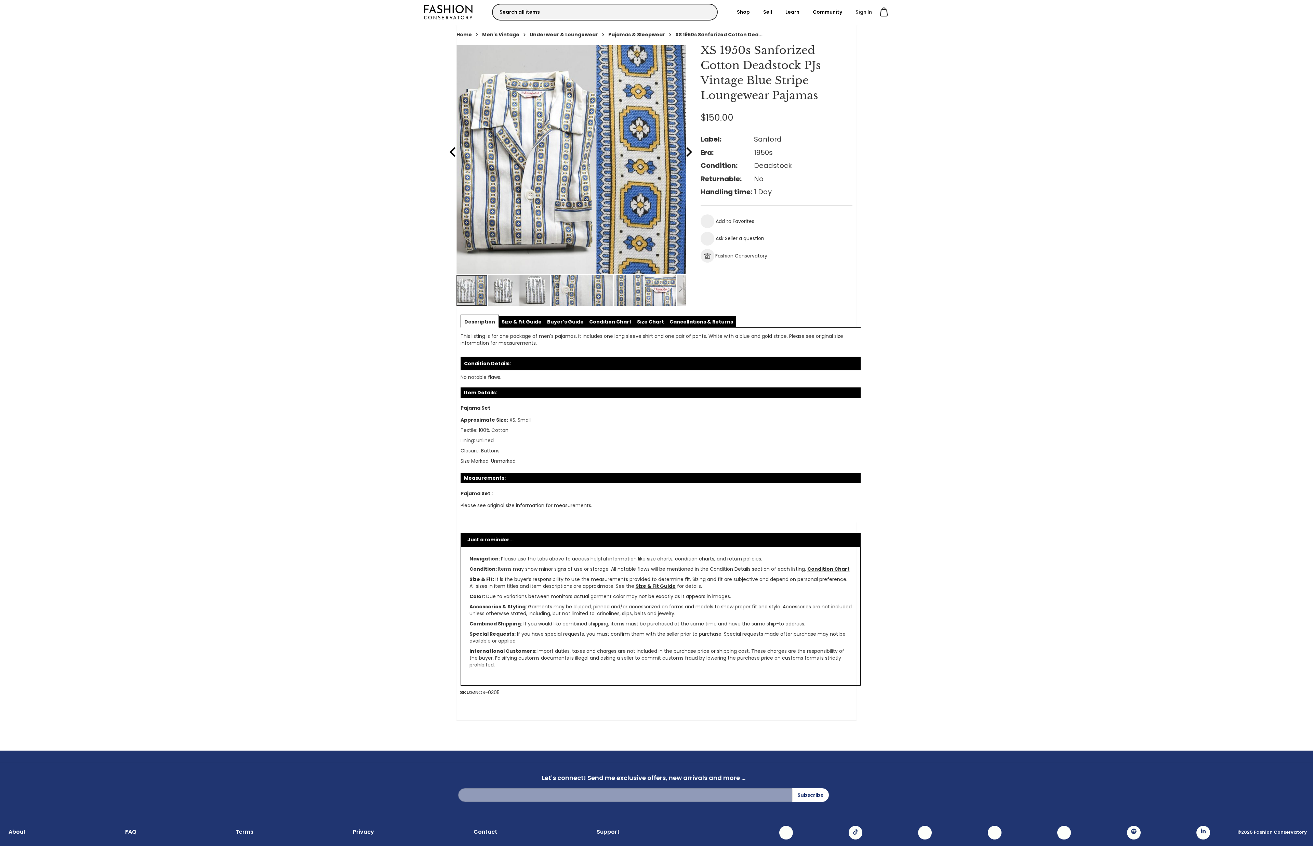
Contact (485, 832)
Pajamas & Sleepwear (636, 34)
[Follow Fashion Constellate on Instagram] (786, 833)
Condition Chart (828, 569)
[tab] (480, 322)
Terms (244, 832)
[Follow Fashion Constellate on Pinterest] (1064, 833)
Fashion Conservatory (741, 255)
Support (608, 832)
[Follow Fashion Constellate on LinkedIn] (1203, 833)
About (17, 832)
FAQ (130, 832)
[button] (503, 290)
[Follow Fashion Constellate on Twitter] (995, 833)
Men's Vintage (500, 34)
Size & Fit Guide (656, 586)
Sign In (864, 12)
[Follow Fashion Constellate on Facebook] (925, 833)
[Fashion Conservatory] (448, 12)
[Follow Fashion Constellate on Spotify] (1134, 833)
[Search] (706, 11)
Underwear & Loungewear (564, 34)
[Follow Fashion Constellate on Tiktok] (855, 833)
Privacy (363, 832)
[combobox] (605, 12)
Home (464, 34)
